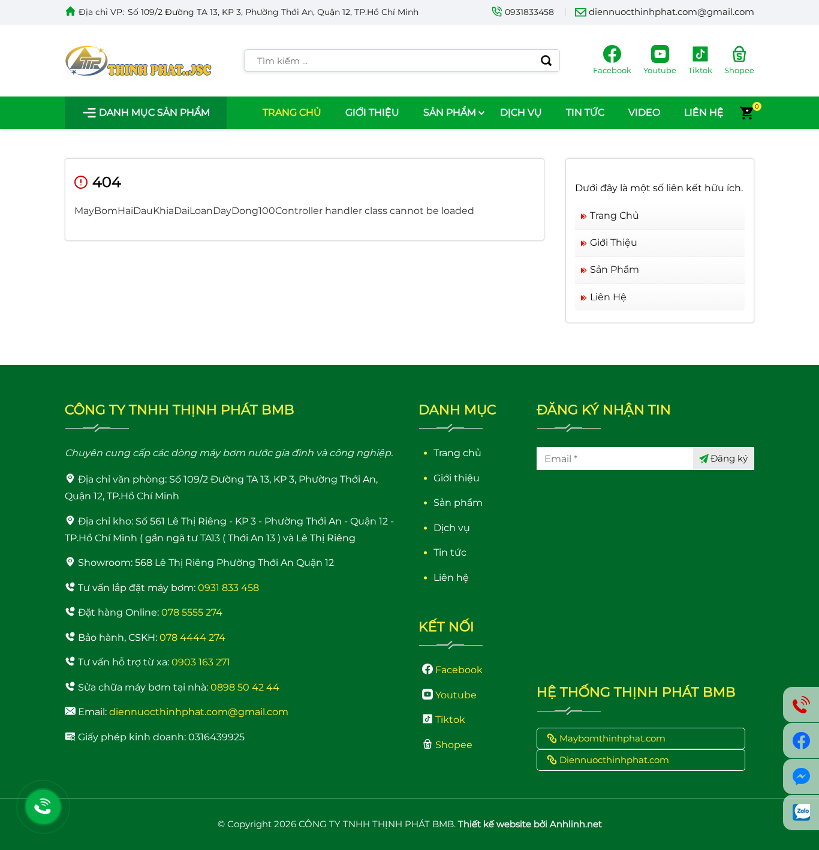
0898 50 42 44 (244, 687)
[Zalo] (801, 812)
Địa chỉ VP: (101, 12)
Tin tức (585, 112)
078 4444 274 (192, 637)
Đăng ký (729, 458)
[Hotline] (43, 806)
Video (644, 112)
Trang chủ (292, 112)
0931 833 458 (228, 587)
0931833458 (529, 12)
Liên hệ (704, 112)
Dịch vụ (521, 112)
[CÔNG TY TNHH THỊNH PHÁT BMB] (138, 60)
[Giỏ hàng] (746, 112)
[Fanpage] (801, 740)
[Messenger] (801, 776)
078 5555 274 (191, 612)
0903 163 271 (200, 662)
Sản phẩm (449, 112)
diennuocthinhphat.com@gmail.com (671, 11)
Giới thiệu (372, 112)
